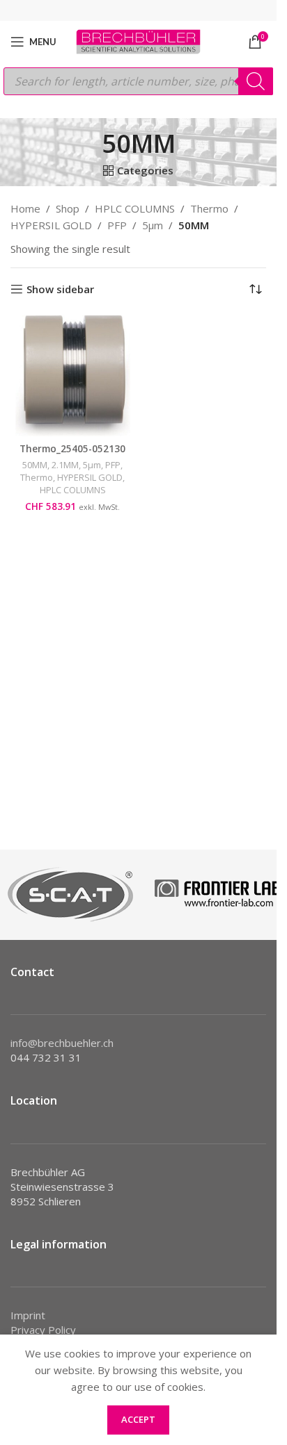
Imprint (27, 1315)
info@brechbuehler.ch (62, 1043)
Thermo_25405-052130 (72, 449)
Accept (138, 1419)
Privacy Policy (43, 1330)
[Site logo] (138, 40)
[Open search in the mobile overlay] (138, 81)
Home (25, 208)
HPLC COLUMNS (135, 208)
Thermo (209, 208)
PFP (117, 225)
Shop (67, 208)
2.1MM (65, 465)
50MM (34, 465)
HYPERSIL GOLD (51, 225)
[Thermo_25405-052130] (72, 375)
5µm (152, 225)
